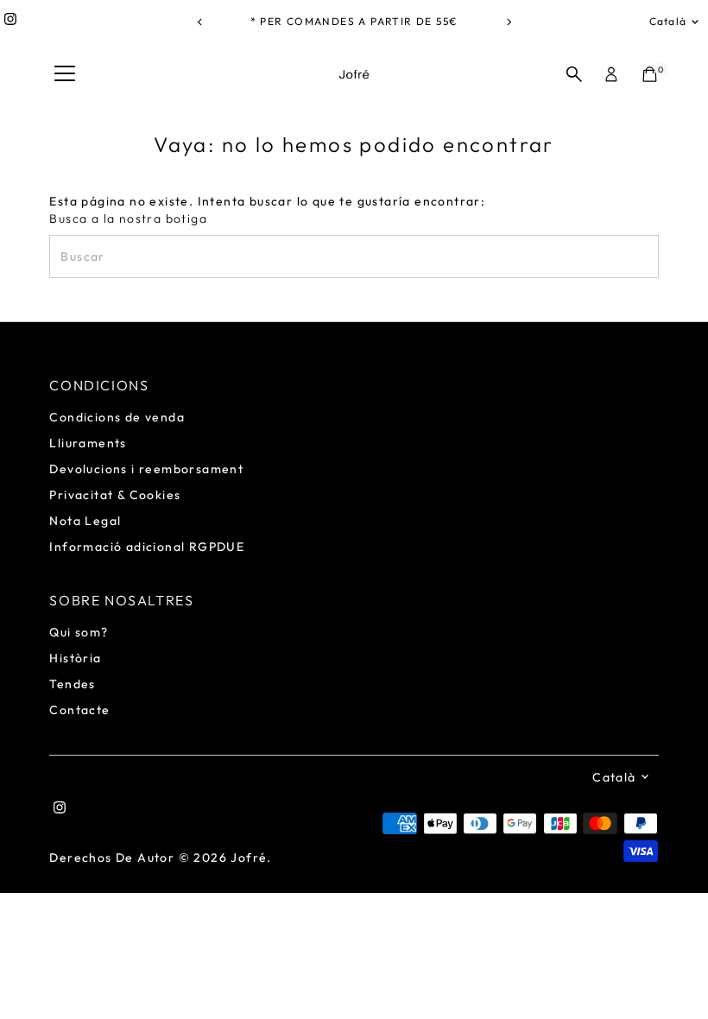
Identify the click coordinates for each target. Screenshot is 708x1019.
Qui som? (78, 632)
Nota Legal (85, 520)
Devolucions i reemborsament (146, 469)
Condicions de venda (117, 417)
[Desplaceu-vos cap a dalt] (673, 971)
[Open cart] (650, 74)
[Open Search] (574, 74)
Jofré (249, 857)
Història (75, 658)
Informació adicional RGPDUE (146, 546)
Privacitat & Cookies (114, 495)
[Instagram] (10, 21)
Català (667, 21)
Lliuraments (87, 443)
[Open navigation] (64, 74)
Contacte (79, 710)
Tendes (72, 684)
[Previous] (199, 22)
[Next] (508, 22)
